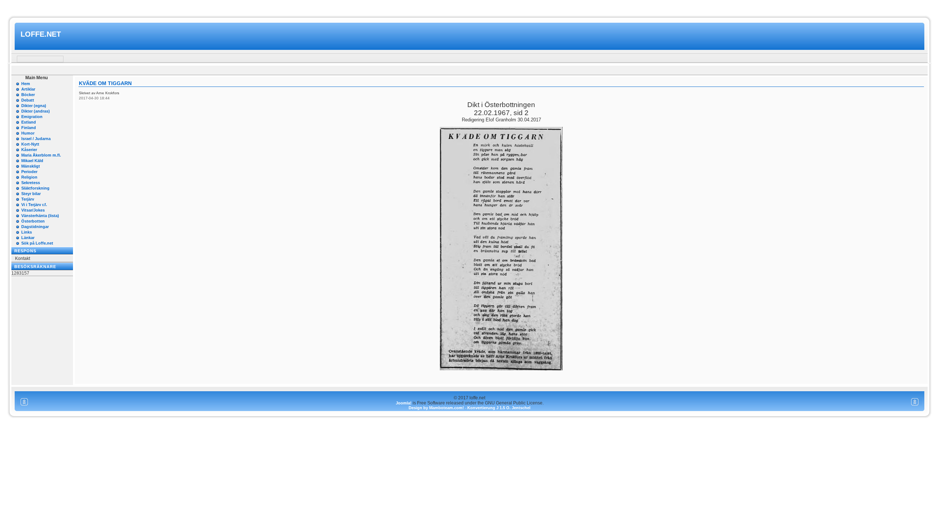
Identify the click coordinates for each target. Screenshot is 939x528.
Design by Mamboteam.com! (436, 408)
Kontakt (22, 258)
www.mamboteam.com (469, 7)
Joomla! (404, 403)
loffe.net (41, 34)
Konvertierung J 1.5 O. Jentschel (498, 408)
